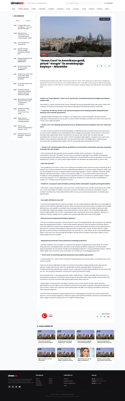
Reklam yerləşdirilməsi (69, 383)
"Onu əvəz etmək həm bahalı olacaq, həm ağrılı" (45, 341)
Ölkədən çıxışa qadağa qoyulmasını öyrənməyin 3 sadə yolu (104, 360)
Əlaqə (65, 385)
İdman (50, 383)
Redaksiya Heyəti (68, 381)
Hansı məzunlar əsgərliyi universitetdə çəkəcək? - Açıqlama (84, 342)
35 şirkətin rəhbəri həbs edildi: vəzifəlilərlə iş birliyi (65, 359)
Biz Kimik (66, 379)
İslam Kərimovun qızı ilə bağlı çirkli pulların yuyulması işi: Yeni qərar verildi (84, 361)
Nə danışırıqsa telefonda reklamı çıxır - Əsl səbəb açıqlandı (65, 342)
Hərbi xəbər (38, 383)
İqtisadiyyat (39, 385)
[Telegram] (109, 66)
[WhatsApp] (105, 66)
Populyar (28, 20)
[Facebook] (101, 66)
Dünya (50, 379)
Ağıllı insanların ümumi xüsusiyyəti (45, 359)
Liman (17, 3)
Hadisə (50, 381)
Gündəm (38, 381)
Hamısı (18, 20)
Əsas (13, 9)
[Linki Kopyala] (97, 66)
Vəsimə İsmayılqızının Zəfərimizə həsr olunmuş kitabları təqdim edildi (104, 342)
